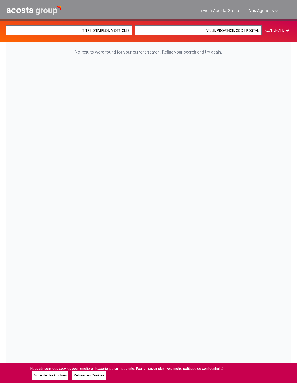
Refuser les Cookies (89, 375)
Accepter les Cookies (50, 375)
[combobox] (69, 30)
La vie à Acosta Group (218, 10)
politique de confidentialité (203, 368)
